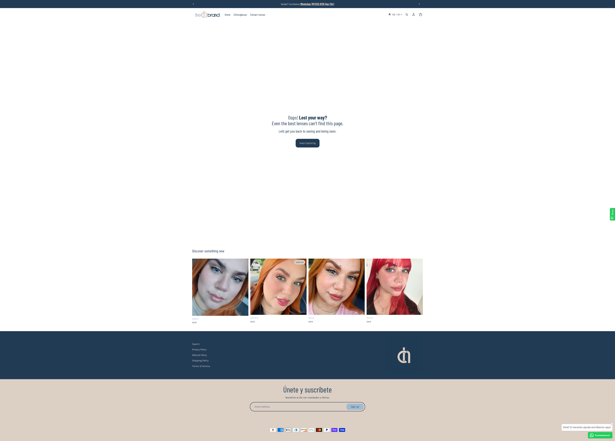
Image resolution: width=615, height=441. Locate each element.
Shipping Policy (200, 360)
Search (196, 344)
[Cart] (420, 14)
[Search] (406, 14)
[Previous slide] (193, 4)
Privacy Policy (199, 349)
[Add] (243, 311)
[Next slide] (419, 4)
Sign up (355, 406)
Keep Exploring (307, 143)
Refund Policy (199, 355)
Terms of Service (201, 366)
